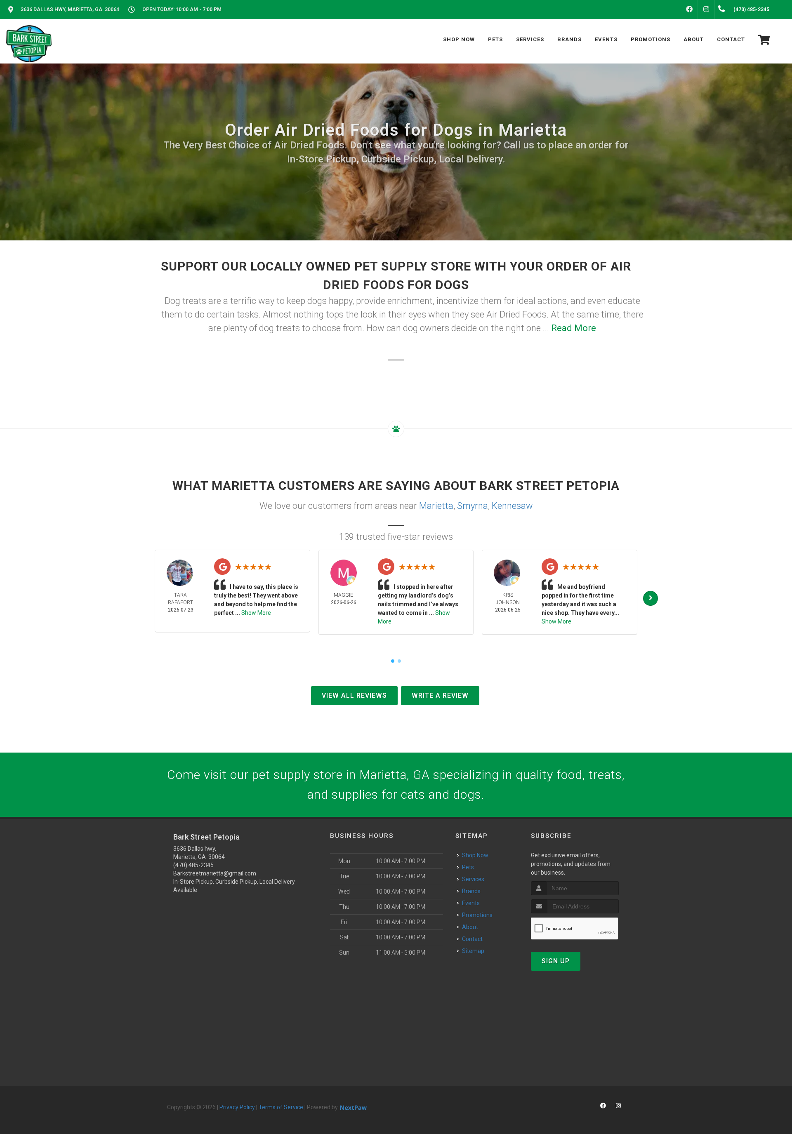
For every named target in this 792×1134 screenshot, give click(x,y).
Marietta (436, 506)
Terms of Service (281, 1107)
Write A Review (440, 695)
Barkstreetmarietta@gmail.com (214, 873)
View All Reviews (354, 695)
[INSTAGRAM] (706, 9)
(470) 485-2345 (193, 865)
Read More (573, 328)
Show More (256, 612)
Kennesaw (512, 506)
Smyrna (472, 506)
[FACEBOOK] (689, 9)
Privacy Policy (237, 1107)
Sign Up (556, 961)
